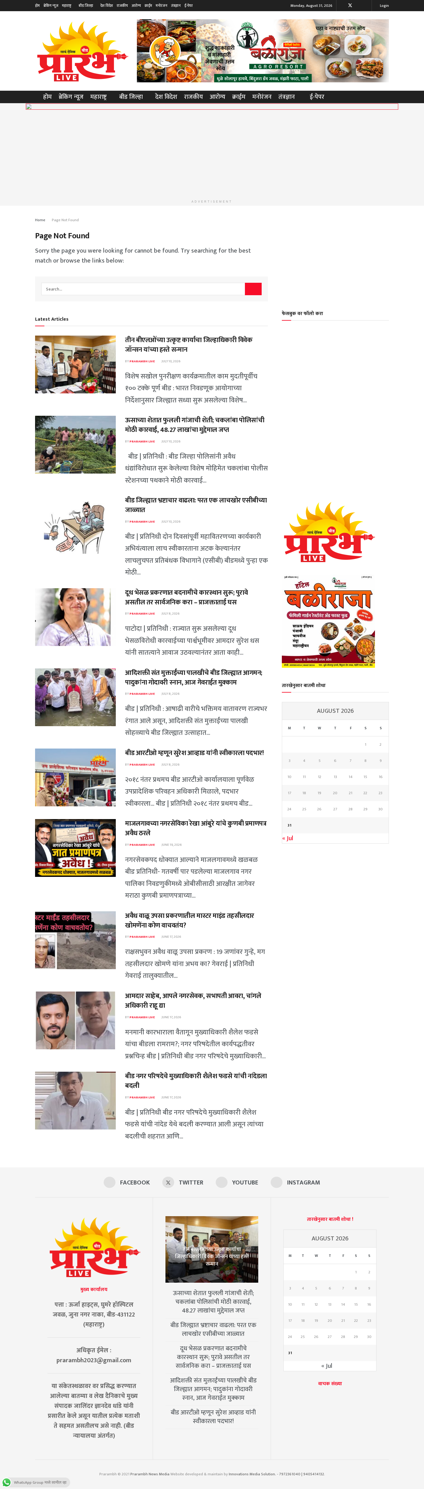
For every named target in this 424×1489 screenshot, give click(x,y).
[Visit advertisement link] (263, 50)
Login (384, 5)
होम (37, 5)
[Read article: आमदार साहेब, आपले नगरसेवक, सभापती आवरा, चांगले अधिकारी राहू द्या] (75, 1020)
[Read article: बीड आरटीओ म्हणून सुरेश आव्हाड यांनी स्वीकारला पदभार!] (75, 777)
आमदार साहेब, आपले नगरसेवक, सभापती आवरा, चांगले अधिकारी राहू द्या (193, 1000)
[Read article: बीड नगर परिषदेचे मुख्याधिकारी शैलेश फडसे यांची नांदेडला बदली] (75, 1100)
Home (40, 220)
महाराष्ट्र (66, 5)
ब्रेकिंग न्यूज (50, 5)
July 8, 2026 (170, 613)
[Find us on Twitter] (350, 5)
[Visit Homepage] (81, 50)
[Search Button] (386, 97)
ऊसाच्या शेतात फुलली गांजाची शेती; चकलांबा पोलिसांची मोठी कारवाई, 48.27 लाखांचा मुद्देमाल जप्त (194, 425)
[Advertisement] (335, 254)
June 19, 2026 (171, 845)
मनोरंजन (161, 5)
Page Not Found (65, 220)
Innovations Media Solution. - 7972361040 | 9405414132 (276, 1474)
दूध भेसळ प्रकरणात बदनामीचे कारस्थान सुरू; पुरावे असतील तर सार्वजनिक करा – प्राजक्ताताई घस (186, 597)
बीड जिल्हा (86, 5)
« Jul (287, 838)
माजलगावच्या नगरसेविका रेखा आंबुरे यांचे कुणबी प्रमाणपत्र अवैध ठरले (195, 828)
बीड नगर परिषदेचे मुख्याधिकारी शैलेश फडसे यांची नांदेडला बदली (196, 1081)
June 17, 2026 (171, 937)
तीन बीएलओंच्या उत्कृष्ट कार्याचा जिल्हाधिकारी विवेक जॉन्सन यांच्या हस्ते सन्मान (189, 344)
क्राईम (148, 5)
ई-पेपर (188, 5)
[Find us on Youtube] (358, 5)
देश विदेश (106, 5)
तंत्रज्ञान (176, 5)
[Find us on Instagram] (366, 5)
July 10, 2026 (171, 361)
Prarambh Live (142, 361)
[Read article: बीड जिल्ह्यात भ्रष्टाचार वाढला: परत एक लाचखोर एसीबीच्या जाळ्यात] (75, 525)
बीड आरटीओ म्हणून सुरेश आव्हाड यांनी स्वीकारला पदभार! (194, 753)
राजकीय (122, 5)
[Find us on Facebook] (342, 5)
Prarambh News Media (149, 1474)
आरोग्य (136, 5)
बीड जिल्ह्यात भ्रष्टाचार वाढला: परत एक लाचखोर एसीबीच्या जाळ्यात (196, 505)
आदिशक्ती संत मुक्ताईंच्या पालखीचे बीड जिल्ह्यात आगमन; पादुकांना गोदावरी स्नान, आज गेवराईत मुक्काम (193, 677)
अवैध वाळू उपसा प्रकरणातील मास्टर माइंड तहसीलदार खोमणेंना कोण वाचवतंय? (189, 920)
